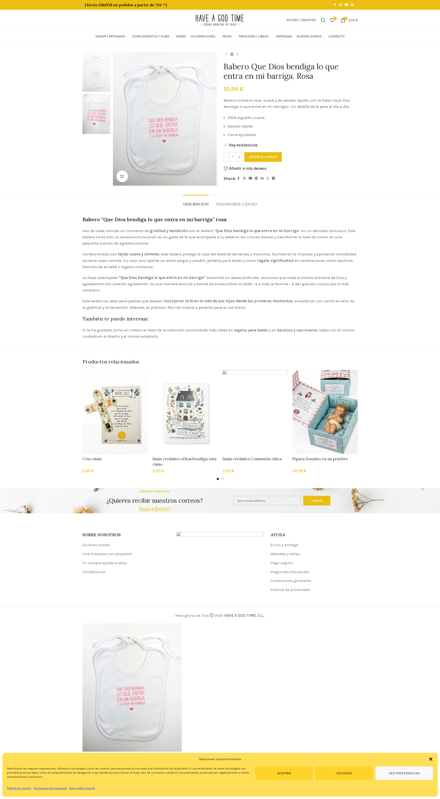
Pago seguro (281, 562)
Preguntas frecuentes (289, 571)
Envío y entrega (284, 544)
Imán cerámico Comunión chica (252, 458)
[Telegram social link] (273, 178)
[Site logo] (220, 19)
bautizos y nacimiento (297, 330)
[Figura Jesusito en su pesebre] (325, 412)
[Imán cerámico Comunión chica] (255, 412)
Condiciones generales (290, 580)
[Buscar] (323, 20)
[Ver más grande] (122, 176)
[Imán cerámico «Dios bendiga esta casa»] (185, 412)
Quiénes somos (96, 544)
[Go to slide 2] (222, 479)
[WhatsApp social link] (267, 178)
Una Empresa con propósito (107, 553)
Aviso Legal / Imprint (82, 788)
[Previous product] (226, 54)
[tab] (196, 202)
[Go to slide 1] (218, 479)
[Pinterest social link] (256, 178)
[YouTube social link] (346, 5)
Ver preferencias (404, 773)
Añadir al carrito (263, 157)
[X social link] (244, 178)
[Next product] (237, 54)
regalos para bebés (251, 330)
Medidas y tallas (285, 553)
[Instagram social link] (340, 5)
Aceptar (284, 773)
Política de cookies (19, 788)
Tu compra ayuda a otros (104, 562)
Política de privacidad (290, 589)
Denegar (344, 773)
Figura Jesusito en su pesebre (320, 458)
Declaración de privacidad (50, 788)
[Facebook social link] (335, 5)
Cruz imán (92, 458)
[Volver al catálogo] (232, 54)
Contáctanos (93, 571)
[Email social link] (250, 178)
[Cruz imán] (115, 412)
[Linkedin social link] (352, 5)
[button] (430, 759)
